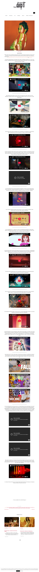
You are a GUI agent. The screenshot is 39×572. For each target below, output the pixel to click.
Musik (6, 15)
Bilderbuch (14, 507)
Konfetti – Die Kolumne (29, 15)
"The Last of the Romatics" (9, 507)
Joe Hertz (23, 56)
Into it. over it (29, 507)
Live (14, 15)
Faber (22, 507)
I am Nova (16, 57)
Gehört (18, 51)
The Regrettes (30, 56)
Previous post (6, 509)
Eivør (18, 56)
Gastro (23, 15)
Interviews (10, 15)
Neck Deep (21, 57)
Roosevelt (30, 57)
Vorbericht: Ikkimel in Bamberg (26, 531)
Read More (6, 536)
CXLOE (20, 56)
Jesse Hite (26, 56)
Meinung (19, 15)
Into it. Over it (15, 56)
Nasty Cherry (13, 57)
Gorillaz (9, 57)
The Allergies (11, 56)
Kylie (19, 57)
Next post (33, 509)
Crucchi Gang (26, 57)
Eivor (21, 507)
